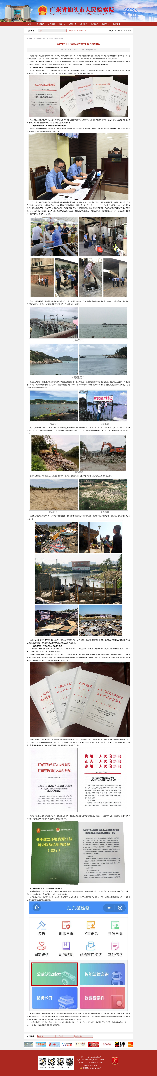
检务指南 (51, 24)
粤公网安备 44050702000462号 (92, 1068)
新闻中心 (62, 24)
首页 (29, 24)
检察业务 (73, 24)
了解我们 (40, 24)
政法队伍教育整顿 (57, 38)
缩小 (95, 49)
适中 (91, 49)
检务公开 (84, 24)
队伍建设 (94, 24)
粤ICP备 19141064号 (90, 1065)
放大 (87, 49)
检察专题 (105, 24)
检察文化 (116, 24)
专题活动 (48, 38)
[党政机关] (114, 1064)
